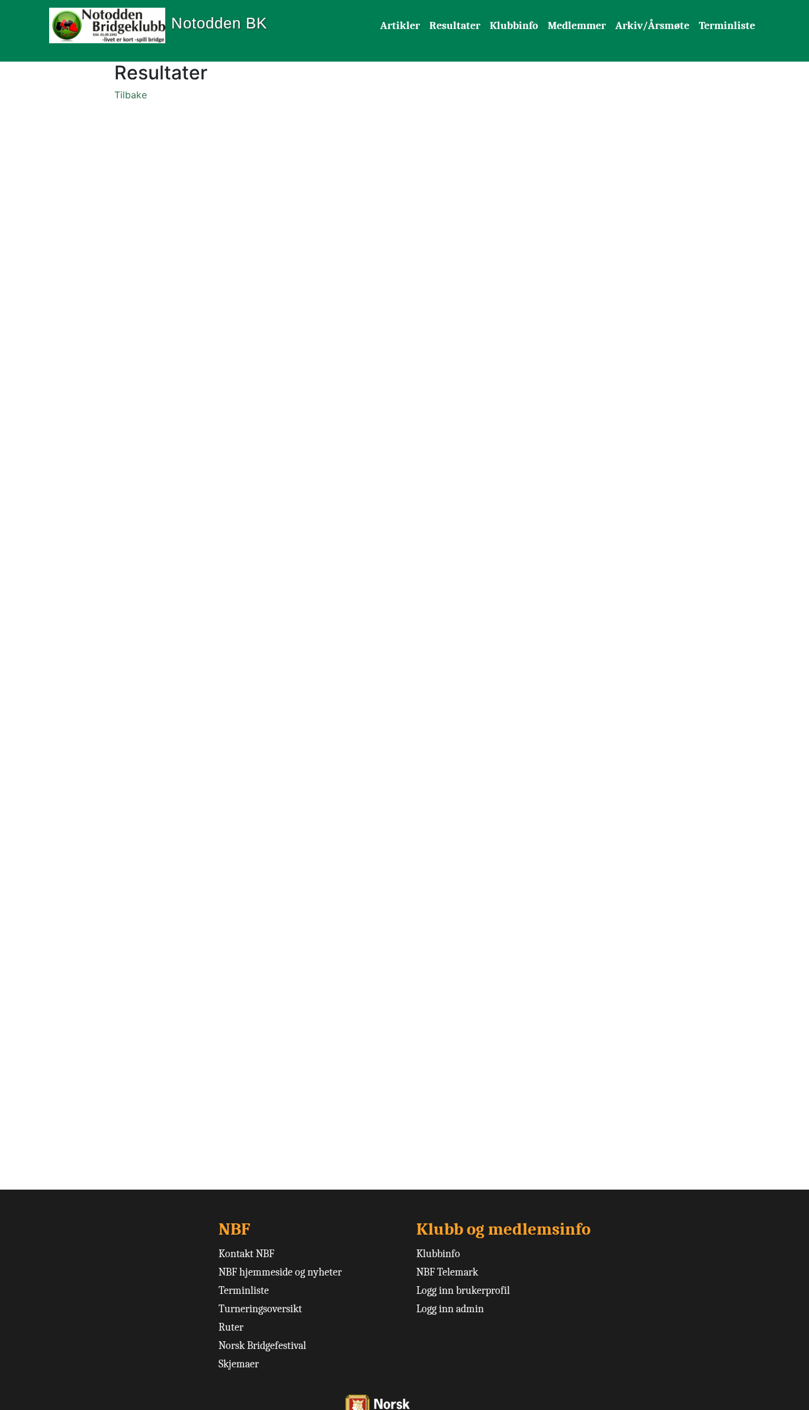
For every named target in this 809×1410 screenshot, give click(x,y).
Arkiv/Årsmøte (652, 26)
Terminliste (727, 26)
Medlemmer (577, 26)
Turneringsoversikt (260, 1309)
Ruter (231, 1327)
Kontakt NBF (246, 1254)
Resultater (454, 26)
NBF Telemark (447, 1272)
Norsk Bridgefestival (262, 1346)
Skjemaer (239, 1364)
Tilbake (130, 95)
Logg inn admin (450, 1309)
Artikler (400, 26)
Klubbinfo (514, 26)
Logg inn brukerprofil (463, 1290)
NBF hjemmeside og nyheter (280, 1272)
